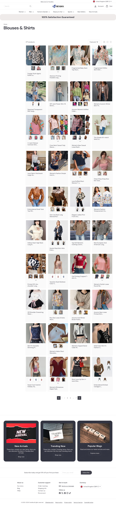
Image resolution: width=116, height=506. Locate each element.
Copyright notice (88, 502)
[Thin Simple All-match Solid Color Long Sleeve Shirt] (102, 128)
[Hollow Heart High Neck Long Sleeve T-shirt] (36, 233)
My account (42, 493)
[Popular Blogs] (95, 433)
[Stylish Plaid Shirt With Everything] (58, 236)
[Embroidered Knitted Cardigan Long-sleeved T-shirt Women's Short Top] (102, 373)
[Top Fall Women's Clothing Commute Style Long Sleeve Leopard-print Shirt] (80, 233)
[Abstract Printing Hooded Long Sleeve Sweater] (58, 62)
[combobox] (18, 6)
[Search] (30, 6)
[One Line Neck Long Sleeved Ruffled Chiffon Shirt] (58, 203)
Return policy (58, 502)
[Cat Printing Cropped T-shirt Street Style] (80, 267)
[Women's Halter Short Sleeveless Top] (58, 339)
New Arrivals (93, 12)
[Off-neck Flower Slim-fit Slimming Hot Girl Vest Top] (58, 94)
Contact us (41, 491)
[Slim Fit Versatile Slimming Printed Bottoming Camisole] (36, 336)
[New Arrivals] (21, 433)
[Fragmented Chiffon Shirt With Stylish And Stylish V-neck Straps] (102, 58)
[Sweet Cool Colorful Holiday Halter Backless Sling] (36, 373)
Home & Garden (42, 12)
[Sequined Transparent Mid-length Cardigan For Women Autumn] (36, 97)
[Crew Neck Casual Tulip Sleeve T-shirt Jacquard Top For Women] (58, 132)
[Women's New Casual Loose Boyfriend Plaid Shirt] (80, 132)
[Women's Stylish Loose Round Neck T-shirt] (102, 271)
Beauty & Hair (58, 12)
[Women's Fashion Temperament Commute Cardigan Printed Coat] (102, 200)
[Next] (79, 398)
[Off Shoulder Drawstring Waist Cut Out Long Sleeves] (36, 303)
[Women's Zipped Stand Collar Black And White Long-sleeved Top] (80, 336)
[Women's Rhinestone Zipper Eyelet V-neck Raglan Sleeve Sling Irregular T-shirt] (58, 374)
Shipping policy (49, 502)
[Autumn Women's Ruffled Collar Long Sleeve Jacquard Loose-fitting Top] (80, 97)
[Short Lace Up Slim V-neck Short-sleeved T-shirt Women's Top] (80, 370)
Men (30, 12)
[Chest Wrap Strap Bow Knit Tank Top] (102, 167)
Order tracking (42, 486)
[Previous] (59, 398)
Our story (20, 486)
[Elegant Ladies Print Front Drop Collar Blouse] (80, 203)
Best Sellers (81, 12)
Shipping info (42, 488)
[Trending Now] (58, 433)
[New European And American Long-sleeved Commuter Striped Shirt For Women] (102, 233)
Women (21, 12)
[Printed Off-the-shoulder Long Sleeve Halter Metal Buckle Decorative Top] (36, 271)
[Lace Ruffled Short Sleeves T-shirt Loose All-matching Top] (80, 168)
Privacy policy (68, 502)
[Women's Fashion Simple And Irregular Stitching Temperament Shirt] (58, 164)
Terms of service (78, 502)
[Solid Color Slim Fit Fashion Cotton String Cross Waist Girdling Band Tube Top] (102, 336)
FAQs (18, 491)
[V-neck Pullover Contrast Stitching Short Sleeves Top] (36, 131)
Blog (18, 488)
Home (5, 24)
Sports (70, 12)
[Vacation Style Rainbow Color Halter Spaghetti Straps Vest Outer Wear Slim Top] (58, 270)
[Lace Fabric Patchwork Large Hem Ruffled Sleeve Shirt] (36, 164)
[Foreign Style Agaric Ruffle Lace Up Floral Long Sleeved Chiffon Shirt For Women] (36, 61)
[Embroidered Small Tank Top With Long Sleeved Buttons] (36, 200)
